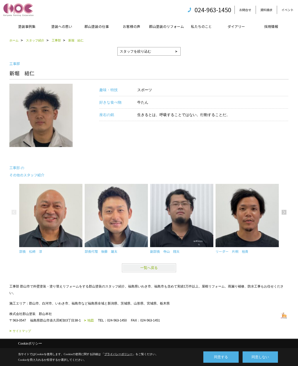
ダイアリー (236, 26)
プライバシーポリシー (118, 354)
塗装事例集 (27, 26)
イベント (287, 10)
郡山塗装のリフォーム (166, 26)
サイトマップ (22, 331)
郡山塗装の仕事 (96, 26)
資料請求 (266, 10)
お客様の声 (131, 26)
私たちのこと (201, 26)
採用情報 (271, 26)
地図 (90, 320)
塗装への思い (61, 26)
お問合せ (245, 10)
